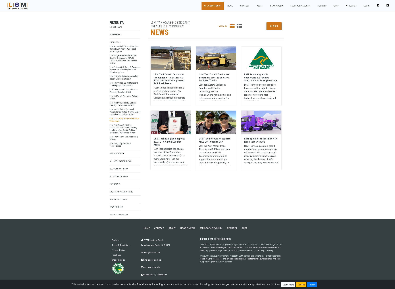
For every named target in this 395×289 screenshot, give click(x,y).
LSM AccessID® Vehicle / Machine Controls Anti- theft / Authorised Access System (124, 49)
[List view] (239, 27)
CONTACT (244, 6)
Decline (301, 284)
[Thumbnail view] (232, 27)
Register (116, 240)
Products (115, 42)
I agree (312, 284)
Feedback (116, 255)
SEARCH (352, 6)
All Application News (120, 161)
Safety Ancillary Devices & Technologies (120, 144)
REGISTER (322, 6)
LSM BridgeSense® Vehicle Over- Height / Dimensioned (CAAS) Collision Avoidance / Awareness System (123, 59)
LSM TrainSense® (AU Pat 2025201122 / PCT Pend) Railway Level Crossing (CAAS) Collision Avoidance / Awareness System (123, 129)
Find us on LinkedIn (151, 267)
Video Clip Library (119, 214)
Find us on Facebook (152, 260)
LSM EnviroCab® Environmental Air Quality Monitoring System (124, 77)
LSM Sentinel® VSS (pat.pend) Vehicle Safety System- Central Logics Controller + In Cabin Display (125, 112)
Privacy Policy (118, 250)
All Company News (119, 169)
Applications (116, 153)
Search (274, 26)
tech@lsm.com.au (151, 252)
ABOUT (260, 6)
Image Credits (118, 260)
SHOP (336, 6)
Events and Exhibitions (121, 192)
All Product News (119, 176)
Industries (115, 34)
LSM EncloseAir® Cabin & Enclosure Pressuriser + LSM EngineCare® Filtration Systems (125, 69)
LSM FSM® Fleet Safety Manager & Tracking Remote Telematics (124, 84)
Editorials (115, 184)
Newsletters (116, 222)
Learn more (288, 284)
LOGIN (366, 6)
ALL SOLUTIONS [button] (212, 6)
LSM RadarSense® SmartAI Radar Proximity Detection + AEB (123, 90)
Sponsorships (116, 207)
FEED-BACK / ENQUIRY (300, 6)
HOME (230, 5)
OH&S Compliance (118, 199)
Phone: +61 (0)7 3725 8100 (155, 275)
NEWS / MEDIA (276, 6)
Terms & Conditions (121, 245)
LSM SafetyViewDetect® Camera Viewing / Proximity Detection (123, 104)
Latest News (116, 27)
